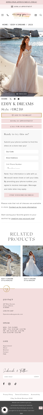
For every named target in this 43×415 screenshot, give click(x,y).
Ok (41, 408)
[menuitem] (7, 15)
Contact (5, 352)
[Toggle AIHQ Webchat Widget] (5, 410)
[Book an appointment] (35, 15)
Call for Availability (21, 127)
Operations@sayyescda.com (13, 314)
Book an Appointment (21, 121)
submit (36, 377)
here (21, 413)
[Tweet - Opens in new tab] (11, 99)
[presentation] (10, 261)
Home (5, 24)
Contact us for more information (23, 207)
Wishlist (6, 350)
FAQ (4, 354)
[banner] (21, 15)
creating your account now (22, 218)
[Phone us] (7, 15)
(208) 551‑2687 (8, 311)
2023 (30, 24)
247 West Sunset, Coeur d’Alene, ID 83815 (9, 305)
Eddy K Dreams (17, 24)
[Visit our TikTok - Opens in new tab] (15, 384)
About (5, 348)
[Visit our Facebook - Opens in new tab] (3, 384)
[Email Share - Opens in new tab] (18, 99)
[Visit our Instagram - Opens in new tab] (9, 384)
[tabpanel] (21, 62)
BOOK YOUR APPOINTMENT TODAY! (21, 2)
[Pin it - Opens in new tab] (14, 99)
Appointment (7, 346)
